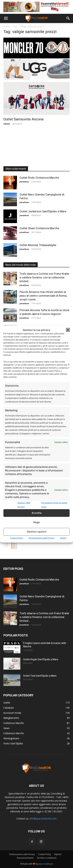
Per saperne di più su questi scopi (54, 504)
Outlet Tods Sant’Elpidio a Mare (40, 675)
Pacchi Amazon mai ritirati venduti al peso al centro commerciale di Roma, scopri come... (43, 295)
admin (6, 123)
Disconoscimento (25, 857)
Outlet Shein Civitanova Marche (39, 228)
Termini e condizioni (46, 857)
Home (6, 26)
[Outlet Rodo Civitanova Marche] (10, 182)
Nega (36, 522)
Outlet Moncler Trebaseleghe (38, 245)
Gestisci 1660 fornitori (23, 504)
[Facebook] (32, 841)
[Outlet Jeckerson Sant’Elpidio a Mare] (10, 216)
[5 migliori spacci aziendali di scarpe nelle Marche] (11, 647)
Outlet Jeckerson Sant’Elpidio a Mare (43, 211)
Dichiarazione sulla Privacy (42, 538)
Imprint (63, 538)
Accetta (37, 512)
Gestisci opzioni (36, 531)
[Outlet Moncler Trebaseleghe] (10, 250)
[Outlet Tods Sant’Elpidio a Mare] (11, 680)
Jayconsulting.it (46, 863)
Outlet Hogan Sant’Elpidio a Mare (40, 659)
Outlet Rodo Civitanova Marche (39, 177)
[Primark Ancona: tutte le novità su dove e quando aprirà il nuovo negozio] (10, 315)
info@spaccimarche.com (43, 818)
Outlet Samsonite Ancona (23, 119)
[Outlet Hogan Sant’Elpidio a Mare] (11, 664)
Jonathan (24, 181)
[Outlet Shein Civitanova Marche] (10, 233)
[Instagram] (41, 841)
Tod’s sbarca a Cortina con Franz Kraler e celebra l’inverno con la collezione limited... (44, 277)
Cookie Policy (16, 538)
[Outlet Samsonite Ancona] (36, 98)
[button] (68, 330)
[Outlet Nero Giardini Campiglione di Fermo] (10, 199)
